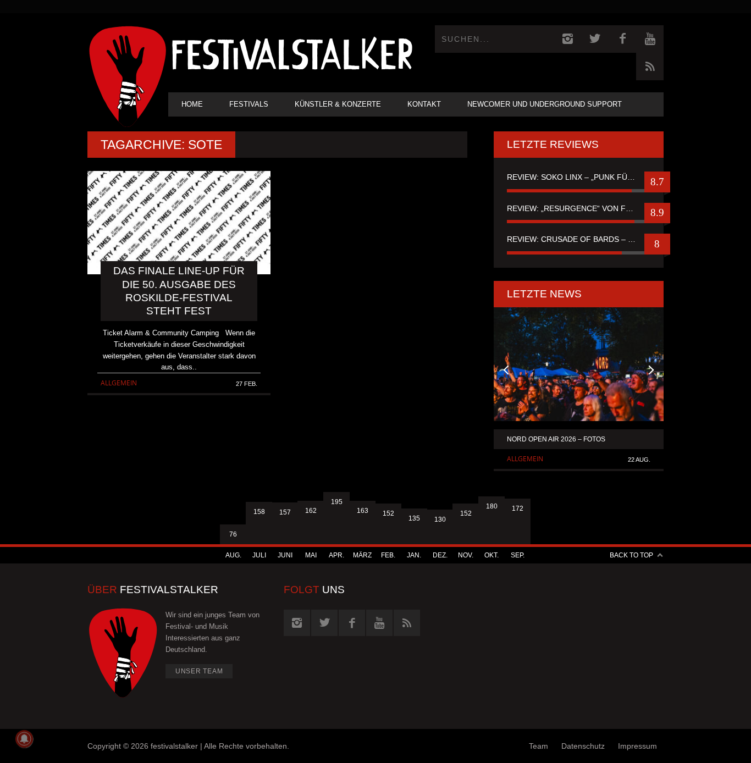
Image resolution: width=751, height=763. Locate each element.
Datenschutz (583, 746)
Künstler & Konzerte (338, 104)
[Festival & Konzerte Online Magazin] (292, 52)
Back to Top (631, 555)
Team (538, 746)
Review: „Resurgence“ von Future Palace (578, 208)
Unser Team (199, 671)
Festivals (248, 104)
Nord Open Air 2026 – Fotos (556, 439)
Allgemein (119, 383)
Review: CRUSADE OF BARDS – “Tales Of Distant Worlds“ (578, 239)
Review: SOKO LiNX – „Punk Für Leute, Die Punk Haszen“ (578, 177)
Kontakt (424, 104)
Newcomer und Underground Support (544, 104)
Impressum (637, 746)
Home (192, 104)
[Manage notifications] (24, 739)
